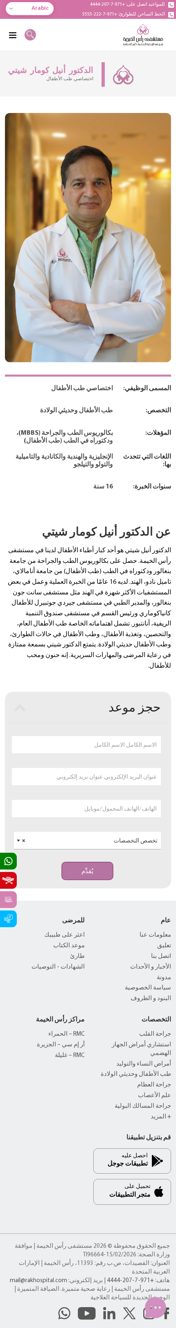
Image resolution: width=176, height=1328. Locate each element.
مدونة (164, 978)
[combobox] (87, 840)
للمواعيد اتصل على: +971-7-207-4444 (127, 4)
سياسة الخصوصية (148, 988)
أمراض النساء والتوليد (143, 1064)
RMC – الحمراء (66, 1034)
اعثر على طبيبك (64, 935)
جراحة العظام (154, 1085)
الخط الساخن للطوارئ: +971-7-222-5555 (123, 14)
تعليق (164, 946)
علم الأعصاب (154, 1096)
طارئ (77, 956)
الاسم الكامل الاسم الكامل (125, 744)
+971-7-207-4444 (130, 1281)
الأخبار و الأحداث (150, 967)
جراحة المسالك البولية (143, 1106)
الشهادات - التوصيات (58, 967)
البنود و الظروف (151, 999)
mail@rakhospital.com (38, 1281)
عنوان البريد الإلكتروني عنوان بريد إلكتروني (106, 776)
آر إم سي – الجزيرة (61, 1045)
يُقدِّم (87, 871)
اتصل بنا (161, 956)
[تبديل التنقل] (12, 35)
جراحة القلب (155, 1034)
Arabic (40, 8)
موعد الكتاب (69, 946)
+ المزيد (161, 1117)
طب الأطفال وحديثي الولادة (136, 1074)
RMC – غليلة (70, 1055)
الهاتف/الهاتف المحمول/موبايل (120, 808)
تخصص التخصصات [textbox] (90, 840)
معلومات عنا (155, 935)
